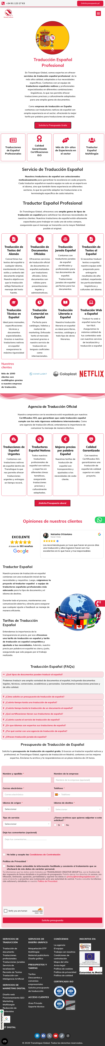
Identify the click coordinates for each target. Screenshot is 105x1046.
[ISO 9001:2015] (70, 992)
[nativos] (40, 239)
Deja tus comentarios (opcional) (20, 832)
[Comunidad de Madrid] (90, 970)
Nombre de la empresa (66, 773)
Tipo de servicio (11, 817)
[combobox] (78, 809)
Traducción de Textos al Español (91, 250)
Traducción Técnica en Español (14, 313)
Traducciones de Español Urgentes (14, 450)
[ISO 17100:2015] (59, 992)
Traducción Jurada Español (65, 248)
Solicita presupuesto (52, 920)
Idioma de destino (64, 803)
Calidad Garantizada (91, 448)
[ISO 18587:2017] (59, 1004)
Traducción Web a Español (91, 311)
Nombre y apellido (13, 773)
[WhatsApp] (100, 520)
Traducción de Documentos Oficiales (39, 250)
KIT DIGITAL (9, 1027)
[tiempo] (14, 239)
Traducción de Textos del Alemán (14, 250)
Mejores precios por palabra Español (65, 450)
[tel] (99, 603)
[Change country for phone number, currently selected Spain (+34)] (57, 794)
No (67, 825)
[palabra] (65, 239)
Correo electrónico (13, 788)
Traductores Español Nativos (39, 448)
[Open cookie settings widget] (4, 1041)
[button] (98, 13)
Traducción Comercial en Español (39, 313)
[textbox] (77, 809)
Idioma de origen (13, 803)
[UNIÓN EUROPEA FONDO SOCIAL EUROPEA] (89, 958)
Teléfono (59, 788)
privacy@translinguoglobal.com (81, 876)
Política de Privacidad (15, 861)
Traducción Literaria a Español (65, 313)
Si (59, 825)
